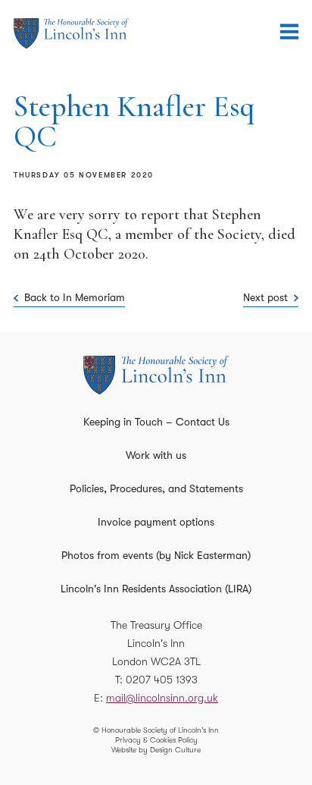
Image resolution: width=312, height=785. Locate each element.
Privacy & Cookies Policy (156, 740)
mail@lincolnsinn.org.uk (162, 698)
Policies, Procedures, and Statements (156, 488)
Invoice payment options (156, 522)
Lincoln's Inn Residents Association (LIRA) (156, 588)
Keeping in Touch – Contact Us (156, 422)
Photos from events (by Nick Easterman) (156, 555)
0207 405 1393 (162, 680)
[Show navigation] (289, 32)
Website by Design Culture (156, 750)
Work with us (156, 455)
